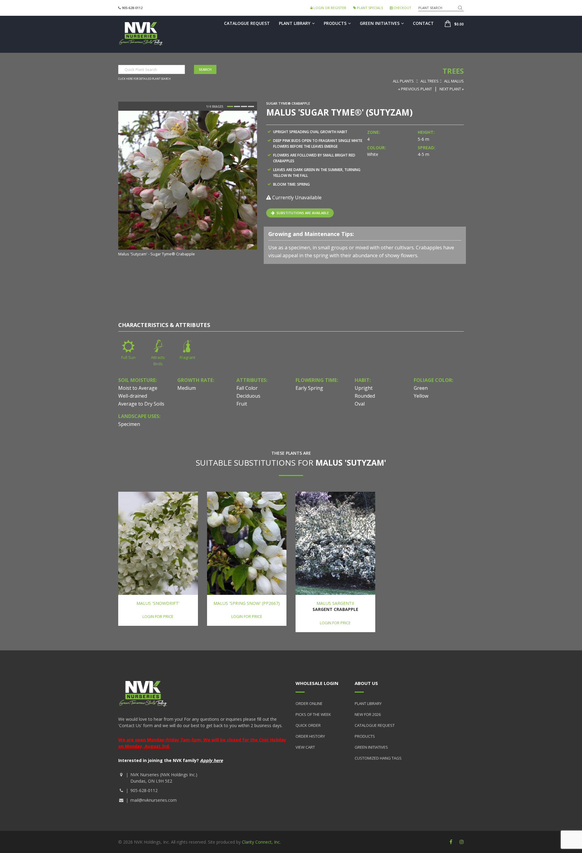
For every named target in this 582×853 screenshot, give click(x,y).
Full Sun (128, 357)
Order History (310, 736)
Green (421, 388)
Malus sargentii (335, 603)
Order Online (309, 703)
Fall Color (247, 388)
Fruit (241, 403)
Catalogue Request (247, 23)
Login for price (157, 616)
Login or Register (329, 7)
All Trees (429, 81)
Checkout (402, 7)
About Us (366, 683)
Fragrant (187, 357)
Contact (423, 23)
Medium (186, 388)
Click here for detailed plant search (144, 79)
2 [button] (237, 106)
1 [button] (230, 106)
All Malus (454, 81)
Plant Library (294, 23)
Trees (453, 71)
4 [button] (251, 106)
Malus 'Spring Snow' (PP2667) (246, 603)
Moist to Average (137, 388)
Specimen (129, 424)
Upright (364, 388)
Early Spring (309, 388)
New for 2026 (368, 714)
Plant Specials (369, 7)
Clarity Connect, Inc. (261, 842)
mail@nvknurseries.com (153, 800)
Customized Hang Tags (378, 758)
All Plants (403, 81)
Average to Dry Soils (141, 403)
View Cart (305, 747)
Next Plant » (452, 89)
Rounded (365, 396)
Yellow (421, 396)
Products (335, 23)
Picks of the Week (313, 714)
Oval (360, 403)
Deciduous (248, 396)
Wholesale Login (317, 683)
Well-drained (132, 396)
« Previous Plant (415, 89)
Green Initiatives (380, 23)
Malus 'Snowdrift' (157, 603)
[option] (187, 184)
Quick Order (308, 725)
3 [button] (244, 106)
